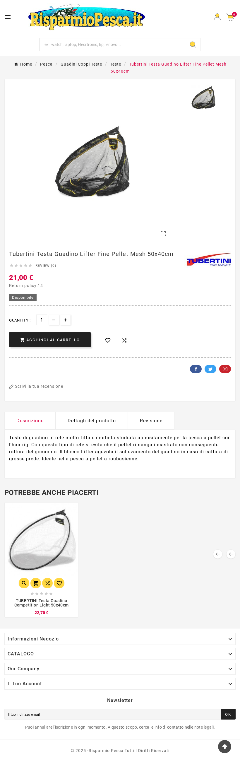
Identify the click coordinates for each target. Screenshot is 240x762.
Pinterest (225, 369)
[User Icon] (217, 16)
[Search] (193, 44)
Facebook (196, 369)
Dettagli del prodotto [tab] (92, 420)
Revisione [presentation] (151, 420)
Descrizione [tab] (30, 420)
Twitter (210, 369)
